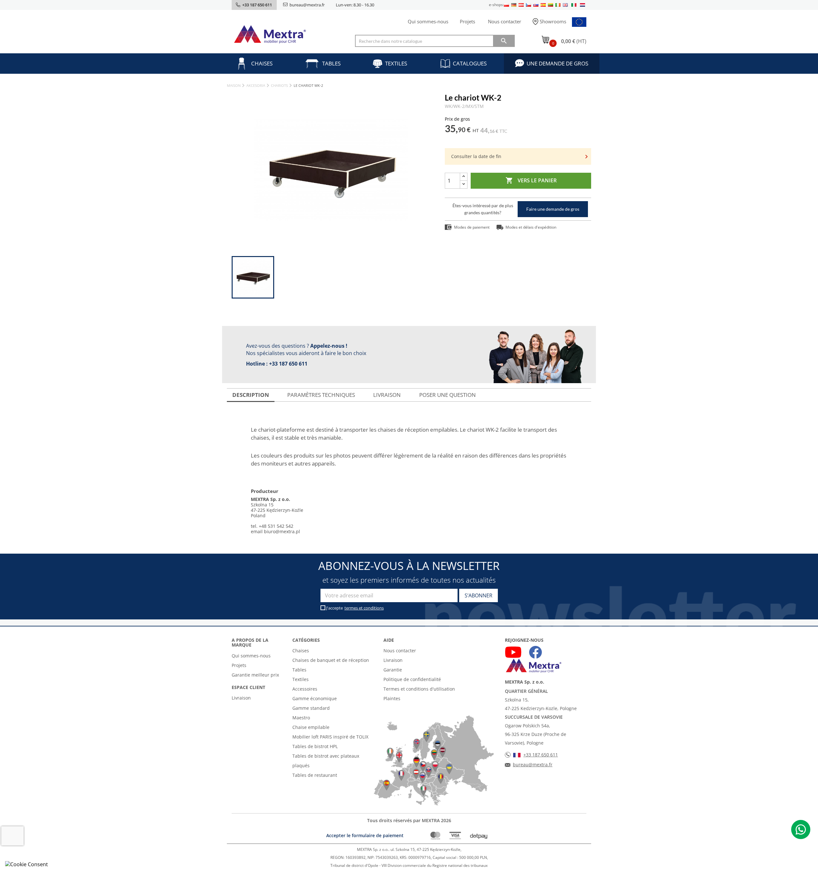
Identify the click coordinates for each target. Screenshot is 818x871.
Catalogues (470, 63)
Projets (467, 21)
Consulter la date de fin (476, 156)
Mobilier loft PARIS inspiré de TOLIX (330, 737)
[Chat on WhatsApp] (800, 829)
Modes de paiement (472, 227)
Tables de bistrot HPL (315, 746)
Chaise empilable (310, 727)
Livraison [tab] (387, 394)
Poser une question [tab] (447, 394)
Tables (331, 63)
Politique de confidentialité (412, 679)
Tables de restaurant (314, 775)
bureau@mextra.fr (307, 5)
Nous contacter (504, 21)
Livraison (241, 698)
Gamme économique (314, 698)
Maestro (301, 718)
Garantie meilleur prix (255, 675)
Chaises (262, 63)
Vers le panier (531, 180)
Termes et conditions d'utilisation (419, 689)
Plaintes (391, 698)
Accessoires (304, 689)
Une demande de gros (557, 63)
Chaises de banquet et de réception (330, 660)
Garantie (392, 670)
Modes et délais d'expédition (530, 227)
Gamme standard (311, 708)
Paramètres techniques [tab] (321, 394)
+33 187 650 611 (288, 363)
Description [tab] (250, 394)
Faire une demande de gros (552, 209)
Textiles (396, 63)
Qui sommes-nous (428, 21)
